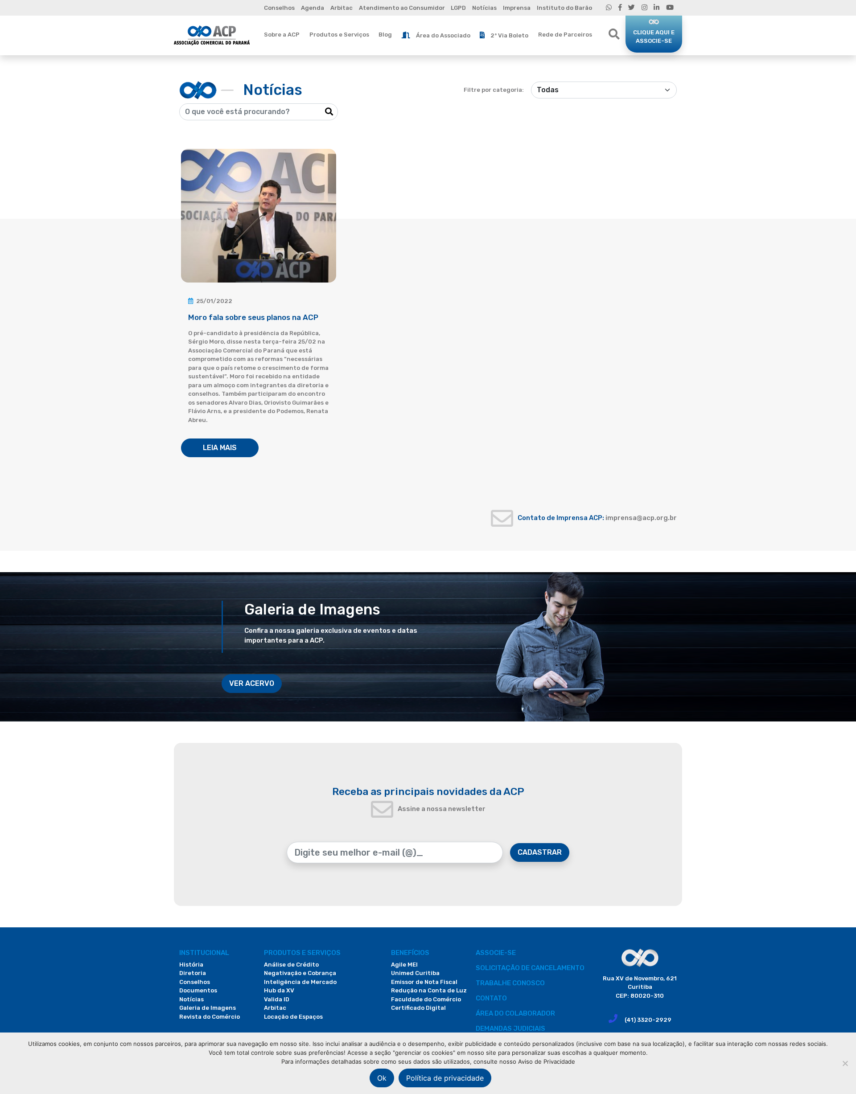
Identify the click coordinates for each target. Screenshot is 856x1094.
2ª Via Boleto (509, 35)
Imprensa (517, 7)
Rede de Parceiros (565, 34)
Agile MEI (404, 964)
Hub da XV (279, 990)
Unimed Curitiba (415, 973)
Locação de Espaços (293, 1016)
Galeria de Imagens (207, 1007)
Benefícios (410, 953)
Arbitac (341, 7)
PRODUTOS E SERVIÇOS (302, 953)
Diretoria (192, 973)
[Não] (844, 1063)
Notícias (484, 7)
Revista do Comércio (209, 1016)
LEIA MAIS (220, 447)
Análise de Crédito (291, 964)
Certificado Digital (418, 1007)
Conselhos (279, 7)
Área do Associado (443, 35)
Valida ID (276, 999)
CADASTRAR (540, 852)
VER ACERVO (251, 683)
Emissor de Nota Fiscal (424, 982)
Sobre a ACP (282, 34)
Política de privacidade (445, 1078)
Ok (382, 1078)
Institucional (204, 953)
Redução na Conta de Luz (429, 990)
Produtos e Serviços (339, 34)
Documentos (198, 990)
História (191, 964)
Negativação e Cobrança (300, 973)
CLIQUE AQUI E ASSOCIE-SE (654, 37)
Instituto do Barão (564, 7)
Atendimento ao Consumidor (402, 7)
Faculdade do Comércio (426, 999)
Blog (385, 34)
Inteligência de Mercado (300, 982)
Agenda (312, 7)
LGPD (458, 7)
